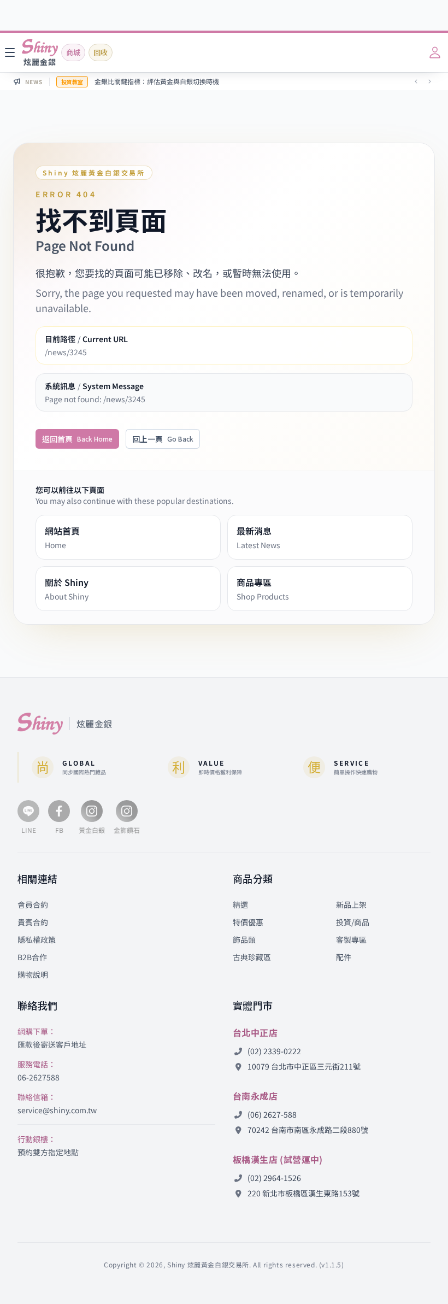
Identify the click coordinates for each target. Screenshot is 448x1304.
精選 (236, 904)
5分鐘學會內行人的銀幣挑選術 (139, 81)
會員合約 (32, 904)
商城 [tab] (73, 52)
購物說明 (32, 974)
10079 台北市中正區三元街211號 (299, 1066)
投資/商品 (346, 922)
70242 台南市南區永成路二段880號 (303, 1129)
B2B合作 (32, 956)
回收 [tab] (100, 52)
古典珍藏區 (248, 956)
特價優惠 (244, 922)
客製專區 (345, 939)
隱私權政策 (36, 939)
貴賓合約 (32, 922)
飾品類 (240, 939)
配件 (337, 956)
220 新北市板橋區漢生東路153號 (299, 1193)
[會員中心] (427, 52)
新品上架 (345, 904)
